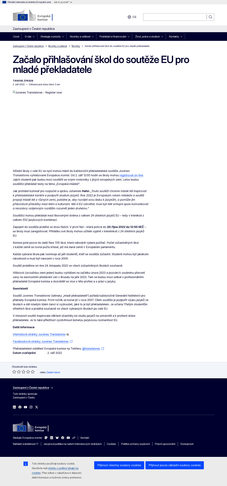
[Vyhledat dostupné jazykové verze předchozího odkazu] (67, 334)
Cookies (111, 443)
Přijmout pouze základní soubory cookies (175, 465)
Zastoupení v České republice (28, 46)
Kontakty (174, 36)
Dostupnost (186, 443)
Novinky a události (80, 36)
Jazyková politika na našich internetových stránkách (73, 443)
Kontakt (84, 437)
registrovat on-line (131, 175)
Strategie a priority (50, 36)
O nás (28, 36)
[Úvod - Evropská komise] (38, 15)
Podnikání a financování (112, 36)
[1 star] (14, 372)
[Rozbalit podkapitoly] (34, 36)
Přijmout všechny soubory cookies (119, 465)
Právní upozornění (165, 443)
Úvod (16, 36)
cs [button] (134, 17)
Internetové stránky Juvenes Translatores (39, 334)
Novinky (76, 46)
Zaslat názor (53, 372)
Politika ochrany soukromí (135, 443)
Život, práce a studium (147, 36)
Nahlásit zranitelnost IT (25, 443)
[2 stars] (16, 372)
